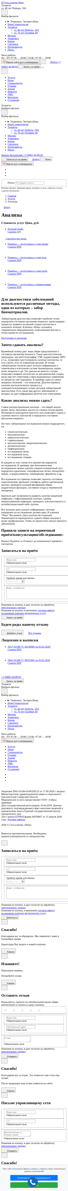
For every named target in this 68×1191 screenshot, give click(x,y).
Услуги (11, 77)
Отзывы (12, 86)
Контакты (13, 97)
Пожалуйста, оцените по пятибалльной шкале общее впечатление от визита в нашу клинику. (29, 1003)
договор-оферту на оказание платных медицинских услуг (28, 612)
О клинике (13, 100)
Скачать (12, 231)
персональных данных (13, 607)
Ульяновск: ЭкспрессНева (24, 21)
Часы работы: (8, 55)
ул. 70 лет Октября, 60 (26, 33)
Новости (12, 91)
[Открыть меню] (42, 67)
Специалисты (15, 83)
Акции (11, 88)
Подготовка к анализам (14, 338)
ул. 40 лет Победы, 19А (26, 30)
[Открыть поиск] (43, 61)
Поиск (11, 182)
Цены (11, 80)
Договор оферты (16, 819)
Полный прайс (16, 229)
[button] (12, 2)
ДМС (10, 94)
